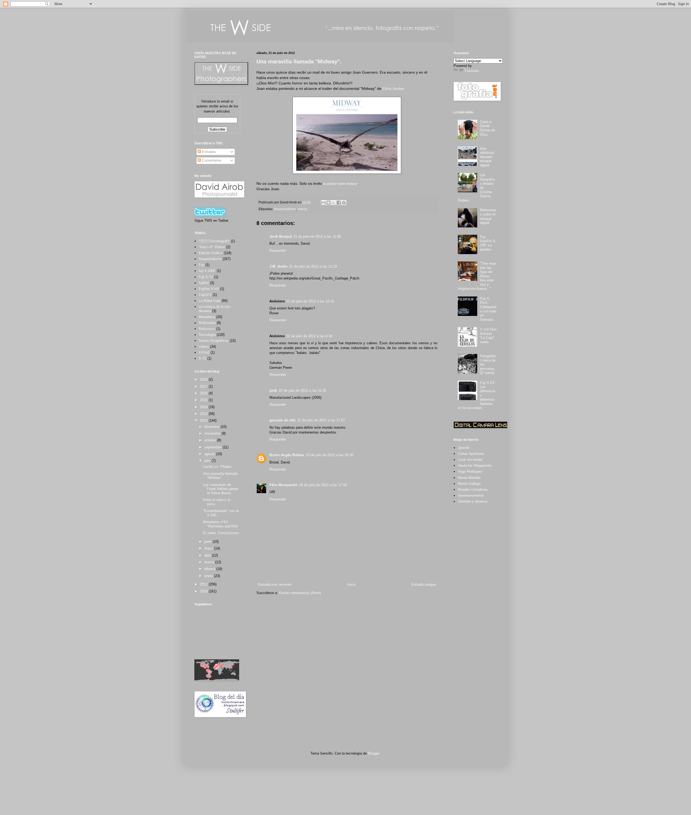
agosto (210, 454)
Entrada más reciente (274, 584)
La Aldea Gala (210, 301)
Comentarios (211, 160)
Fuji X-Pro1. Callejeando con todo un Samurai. (488, 309)
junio (208, 542)
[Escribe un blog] (328, 202)
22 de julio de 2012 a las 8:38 (309, 336)
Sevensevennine (471, 495)
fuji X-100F (207, 271)
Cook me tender (470, 460)
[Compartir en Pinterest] (344, 202)
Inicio (351, 584)
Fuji (201, 265)
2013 (204, 414)
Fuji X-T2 (206, 277)
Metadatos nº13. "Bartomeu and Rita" (221, 524)
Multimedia (207, 323)
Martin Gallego (469, 484)
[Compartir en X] (333, 202)
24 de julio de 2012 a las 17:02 (323, 485)
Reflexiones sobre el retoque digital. (488, 216)
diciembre (212, 427)
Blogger (374, 753)
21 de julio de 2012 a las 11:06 (317, 236)
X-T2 (202, 358)
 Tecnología (214, 241)
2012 (204, 420)
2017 (204, 386)
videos (302, 209)
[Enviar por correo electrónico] (323, 202)
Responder (277, 250)
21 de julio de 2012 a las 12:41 (310, 301)
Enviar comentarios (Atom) (300, 593)
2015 (204, 400)
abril (208, 555)
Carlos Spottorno (471, 454)
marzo (209, 562)
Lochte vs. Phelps (217, 467)
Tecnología (207, 335)
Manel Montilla (469, 478)
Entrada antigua (423, 584)
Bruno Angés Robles (286, 455)
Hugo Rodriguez (470, 471)
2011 (204, 584)
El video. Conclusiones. (221, 533)
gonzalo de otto (282, 420)
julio (208, 461)
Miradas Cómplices (473, 489)
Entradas (208, 152)
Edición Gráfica (211, 253)
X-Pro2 (204, 352)
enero (209, 576)
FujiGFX (205, 295)
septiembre (213, 447)
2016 (204, 393)
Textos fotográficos (214, 341)
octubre (210, 440)
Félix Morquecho (283, 485)
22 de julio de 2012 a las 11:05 (302, 390)
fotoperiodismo (285, 209)
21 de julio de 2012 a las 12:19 (313, 266)
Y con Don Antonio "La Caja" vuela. (488, 335)
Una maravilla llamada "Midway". (298, 61)
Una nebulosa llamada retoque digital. (487, 156)
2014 (204, 407)
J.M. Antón (278, 266)
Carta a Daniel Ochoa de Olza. (487, 128)
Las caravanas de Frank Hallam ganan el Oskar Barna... (220, 489)
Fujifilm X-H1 (209, 289)
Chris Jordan (393, 88)
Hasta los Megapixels (475, 465)
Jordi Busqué (280, 236)
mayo (209, 548)
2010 (204, 591)
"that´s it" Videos (212, 247)
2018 (204, 379)
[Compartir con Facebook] (338, 202)
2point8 (463, 448)
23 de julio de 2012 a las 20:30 (329, 455)
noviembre (213, 433)
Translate (471, 71)
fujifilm (204, 283)
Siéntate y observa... (474, 501)
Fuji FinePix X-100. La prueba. (488, 243)
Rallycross (207, 329)
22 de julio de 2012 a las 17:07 (321, 420)
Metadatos (207, 317)
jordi (273, 390)
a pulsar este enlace (340, 183)
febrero (210, 569)
